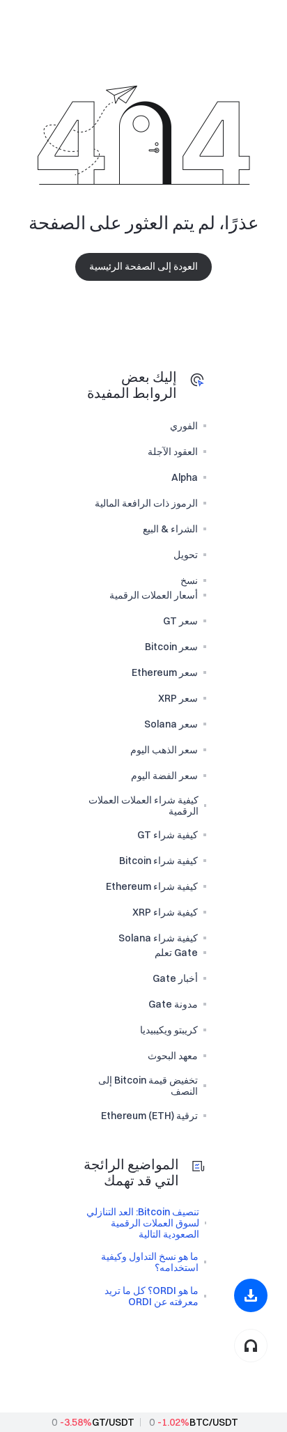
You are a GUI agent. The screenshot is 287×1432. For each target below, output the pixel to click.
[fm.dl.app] (250, 1295)
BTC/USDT (213, 1422)
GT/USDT (113, 1422)
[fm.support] (250, 1345)
